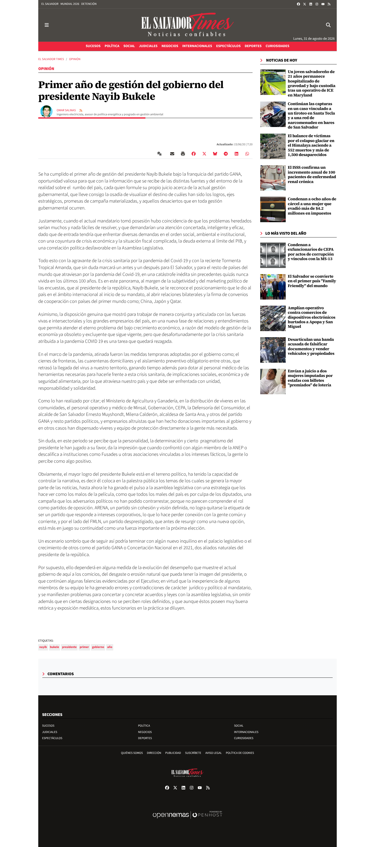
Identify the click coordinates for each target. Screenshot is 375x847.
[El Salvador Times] (187, 25)
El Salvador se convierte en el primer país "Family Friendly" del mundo (312, 281)
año (109, 647)
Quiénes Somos (132, 753)
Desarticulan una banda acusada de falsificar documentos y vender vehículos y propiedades (311, 346)
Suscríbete (193, 753)
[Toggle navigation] (46, 25)
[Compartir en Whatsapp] (247, 154)
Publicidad (173, 753)
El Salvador (49, 4)
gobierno (98, 647)
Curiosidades (243, 738)
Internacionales (246, 732)
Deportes (145, 738)
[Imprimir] (183, 154)
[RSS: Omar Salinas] (80, 110)
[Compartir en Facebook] (193, 154)
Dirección (154, 753)
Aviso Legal (213, 753)
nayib (43, 647)
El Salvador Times (51, 59)
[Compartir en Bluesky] (215, 154)
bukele (54, 647)
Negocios (145, 732)
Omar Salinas (66, 110)
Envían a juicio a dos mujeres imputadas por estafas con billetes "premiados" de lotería (310, 378)
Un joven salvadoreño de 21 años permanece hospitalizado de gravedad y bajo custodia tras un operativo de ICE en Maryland (311, 83)
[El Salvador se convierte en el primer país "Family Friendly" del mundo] (273, 287)
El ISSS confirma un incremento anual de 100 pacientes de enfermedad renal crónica (312, 174)
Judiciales (49, 732)
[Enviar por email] (172, 154)
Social (238, 726)
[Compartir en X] (204, 154)
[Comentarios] (160, 154)
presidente (69, 647)
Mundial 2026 (69, 4)
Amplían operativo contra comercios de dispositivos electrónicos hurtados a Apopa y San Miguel (311, 317)
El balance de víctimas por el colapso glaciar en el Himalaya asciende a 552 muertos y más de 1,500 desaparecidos (311, 145)
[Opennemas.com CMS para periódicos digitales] (187, 820)
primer (84, 647)
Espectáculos (52, 738)
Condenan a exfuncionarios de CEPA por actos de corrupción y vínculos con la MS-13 (311, 252)
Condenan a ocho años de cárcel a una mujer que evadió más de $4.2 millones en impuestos (312, 206)
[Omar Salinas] (46, 111)
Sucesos (48, 726)
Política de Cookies (240, 753)
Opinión (75, 59)
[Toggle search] (328, 25)
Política (144, 726)
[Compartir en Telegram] (225, 154)
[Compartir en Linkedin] (236, 154)
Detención (88, 4)
